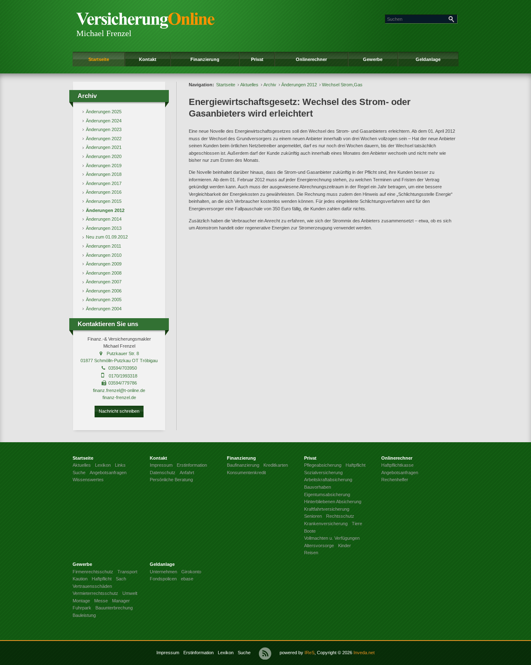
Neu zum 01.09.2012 (107, 236)
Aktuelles (249, 84)
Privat (257, 59)
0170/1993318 (123, 375)
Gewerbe (372, 59)
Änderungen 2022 (104, 138)
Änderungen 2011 (103, 246)
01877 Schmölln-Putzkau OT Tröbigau (119, 360)
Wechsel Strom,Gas (342, 84)
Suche (244, 652)
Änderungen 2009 (104, 263)
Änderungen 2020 (104, 156)
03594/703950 (122, 367)
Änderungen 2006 (104, 290)
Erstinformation (198, 652)
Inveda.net (364, 652)
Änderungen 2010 (104, 255)
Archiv (269, 84)
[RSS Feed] (265, 653)
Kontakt (147, 59)
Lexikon (226, 652)
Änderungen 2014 (104, 219)
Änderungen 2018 (104, 174)
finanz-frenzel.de (119, 397)
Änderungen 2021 (104, 147)
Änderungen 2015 (104, 201)
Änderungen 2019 (104, 165)
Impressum (167, 652)
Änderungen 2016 (104, 192)
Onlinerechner (311, 59)
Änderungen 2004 (104, 308)
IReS (309, 652)
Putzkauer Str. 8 (123, 353)
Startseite (98, 59)
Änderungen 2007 (104, 281)
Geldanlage (428, 59)
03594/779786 (122, 382)
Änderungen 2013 (104, 228)
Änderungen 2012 (105, 210)
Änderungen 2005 (104, 299)
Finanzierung (204, 59)
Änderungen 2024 (104, 120)
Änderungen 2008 (104, 272)
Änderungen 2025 (104, 111)
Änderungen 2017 (104, 183)
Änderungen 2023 (104, 129)
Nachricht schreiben (119, 411)
